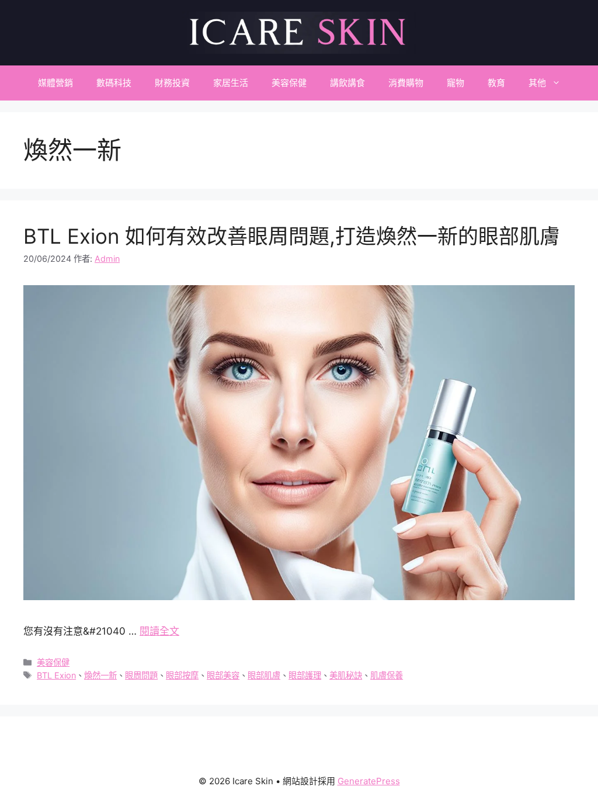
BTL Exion (56, 675)
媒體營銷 (55, 82)
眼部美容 (223, 675)
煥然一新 (100, 675)
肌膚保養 (386, 675)
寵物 (455, 82)
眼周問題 (141, 675)
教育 (496, 82)
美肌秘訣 (345, 675)
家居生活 (230, 82)
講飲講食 (347, 82)
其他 (537, 82)
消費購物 (405, 82)
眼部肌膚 (264, 675)
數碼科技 (113, 82)
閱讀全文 (159, 631)
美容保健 (289, 82)
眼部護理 (304, 675)
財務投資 (172, 82)
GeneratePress (369, 781)
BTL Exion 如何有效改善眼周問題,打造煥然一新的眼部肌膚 (291, 236)
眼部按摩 (182, 675)
